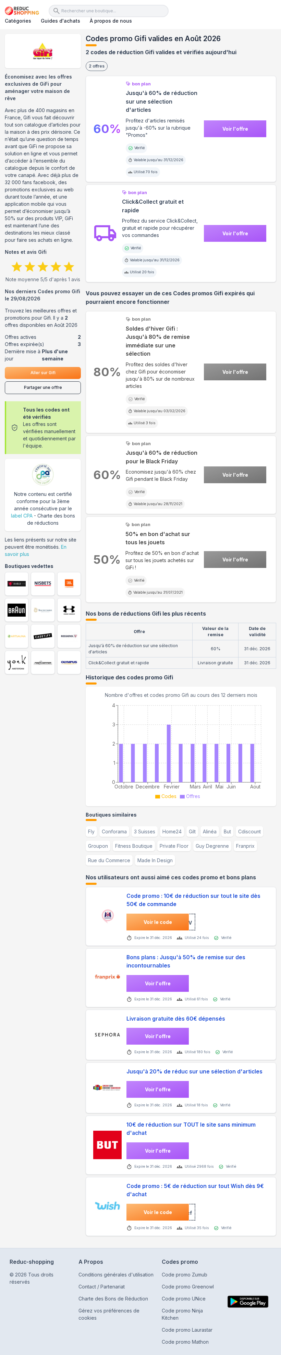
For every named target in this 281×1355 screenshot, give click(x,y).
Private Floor (174, 846)
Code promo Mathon (185, 1342)
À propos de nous (111, 21)
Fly (91, 831)
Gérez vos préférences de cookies (108, 1314)
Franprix (245, 846)
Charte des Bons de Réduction (113, 1298)
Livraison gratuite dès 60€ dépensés (175, 1018)
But (227, 831)
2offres (97, 66)
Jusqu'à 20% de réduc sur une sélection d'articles (194, 1071)
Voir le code (158, 922)
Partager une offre (43, 387)
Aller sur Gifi (43, 372)
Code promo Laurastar (187, 1330)
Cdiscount (249, 831)
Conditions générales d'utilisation (116, 1274)
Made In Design (155, 860)
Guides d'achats (60, 21)
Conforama (114, 831)
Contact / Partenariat (101, 1286)
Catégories (18, 21)
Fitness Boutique (133, 846)
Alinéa (210, 831)
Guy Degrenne (212, 846)
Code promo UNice (184, 1298)
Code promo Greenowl (188, 1286)
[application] (180, 750)
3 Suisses (144, 831)
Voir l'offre (235, 129)
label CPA (22, 516)
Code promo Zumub (184, 1274)
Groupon (98, 846)
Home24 (172, 831)
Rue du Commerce (109, 860)
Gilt (192, 831)
